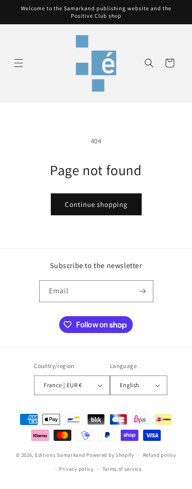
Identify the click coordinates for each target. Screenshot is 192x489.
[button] (18, 63)
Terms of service (122, 469)
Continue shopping (96, 204)
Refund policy (159, 455)
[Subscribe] (142, 291)
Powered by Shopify (110, 454)
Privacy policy (76, 469)
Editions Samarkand (60, 454)
